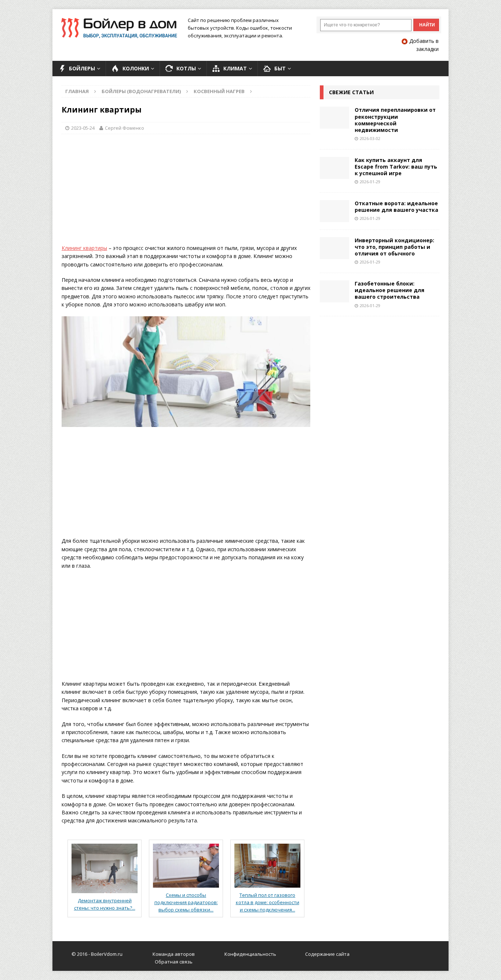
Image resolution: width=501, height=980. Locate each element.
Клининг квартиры (84, 247)
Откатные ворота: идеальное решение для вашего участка (396, 206)
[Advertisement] (186, 192)
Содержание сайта (327, 954)
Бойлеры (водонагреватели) (141, 91)
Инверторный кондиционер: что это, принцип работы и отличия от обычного (394, 247)
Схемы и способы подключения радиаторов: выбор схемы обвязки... (186, 902)
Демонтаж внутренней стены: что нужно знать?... (104, 904)
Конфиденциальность (250, 954)
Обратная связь (174, 961)
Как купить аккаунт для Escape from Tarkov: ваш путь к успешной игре (396, 166)
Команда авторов (174, 954)
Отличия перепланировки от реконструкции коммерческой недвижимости (395, 119)
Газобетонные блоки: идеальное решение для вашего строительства (389, 290)
